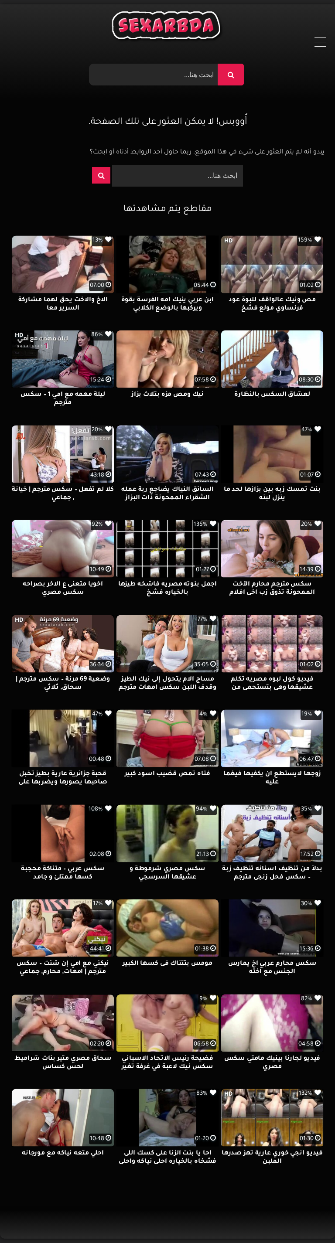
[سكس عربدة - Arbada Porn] (168, 27)
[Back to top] (307, 1217)
